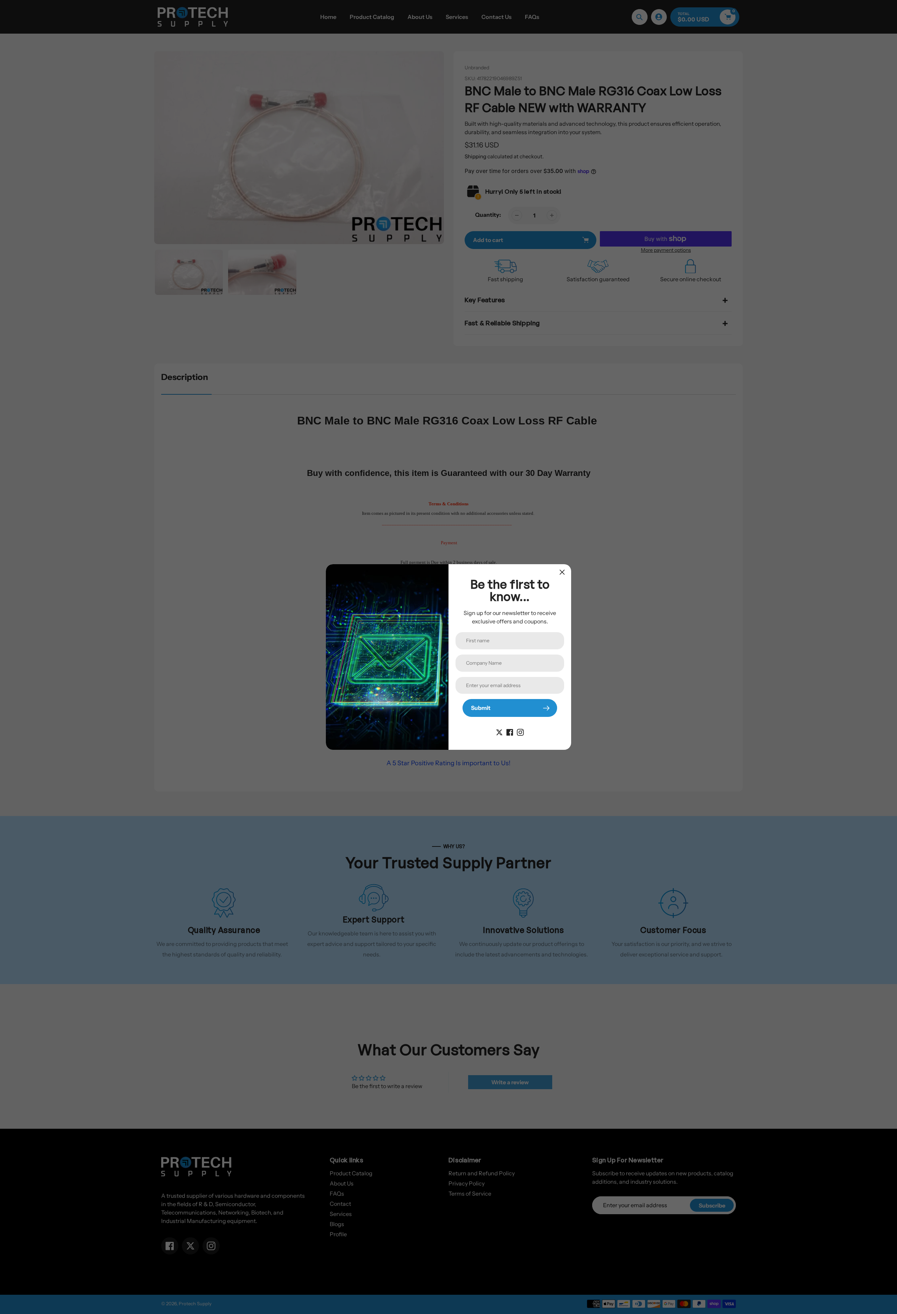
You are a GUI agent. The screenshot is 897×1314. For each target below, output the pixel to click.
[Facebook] (509, 731)
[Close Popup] (562, 572)
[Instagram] (520, 731)
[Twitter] (499, 731)
